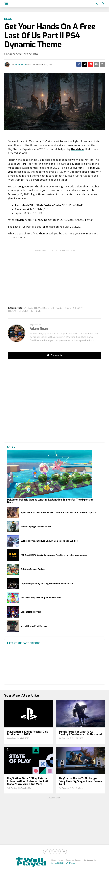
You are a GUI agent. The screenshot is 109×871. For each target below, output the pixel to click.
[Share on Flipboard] (90, 64)
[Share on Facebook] (78, 64)
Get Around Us (90, 860)
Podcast (78, 860)
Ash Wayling (64, 738)
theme (37, 311)
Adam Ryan (20, 64)
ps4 (74, 308)
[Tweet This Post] (84, 64)
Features (70, 860)
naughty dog (63, 308)
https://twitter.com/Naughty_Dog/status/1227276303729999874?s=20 (50, 220)
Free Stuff (48, 308)
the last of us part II (20, 311)
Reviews (60, 860)
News (53, 860)
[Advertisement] (54, 273)
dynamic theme (32, 308)
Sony (80, 308)
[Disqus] (54, 396)
